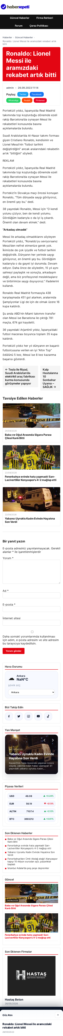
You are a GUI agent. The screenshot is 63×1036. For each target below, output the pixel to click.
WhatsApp (13, 100)
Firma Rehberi (44, 17)
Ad (6, 590)
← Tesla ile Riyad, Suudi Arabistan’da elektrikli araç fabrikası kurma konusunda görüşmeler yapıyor (20, 376)
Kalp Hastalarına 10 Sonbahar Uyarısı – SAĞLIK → (50, 378)
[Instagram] (28, 716)
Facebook (37, 94)
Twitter (22, 94)
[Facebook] (9, 716)
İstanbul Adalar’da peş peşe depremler (28, 868)
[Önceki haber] (45, 740)
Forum (19, 25)
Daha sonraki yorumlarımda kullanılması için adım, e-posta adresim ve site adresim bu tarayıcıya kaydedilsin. (31, 640)
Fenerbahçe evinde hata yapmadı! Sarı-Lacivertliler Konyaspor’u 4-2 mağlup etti (29, 847)
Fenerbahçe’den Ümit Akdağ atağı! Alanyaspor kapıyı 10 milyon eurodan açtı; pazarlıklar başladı (33, 861)
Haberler (7, 37)
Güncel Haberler (19, 17)
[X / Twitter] (19, 716)
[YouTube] (38, 716)
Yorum (8, 558)
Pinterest (40, 100)
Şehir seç (14, 685)
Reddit (27, 100)
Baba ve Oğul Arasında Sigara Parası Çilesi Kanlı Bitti (30, 840)
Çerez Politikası (39, 25)
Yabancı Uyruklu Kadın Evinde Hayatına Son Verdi (31, 853)
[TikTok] (48, 716)
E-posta (9, 604)
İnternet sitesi (11, 618)
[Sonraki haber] (52, 740)
